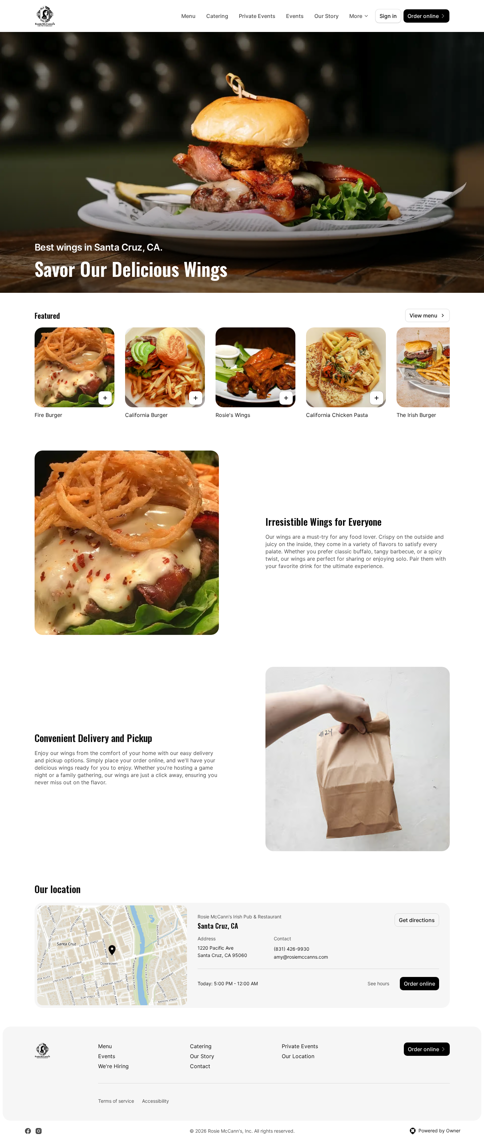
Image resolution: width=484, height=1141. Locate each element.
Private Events (257, 16)
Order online (419, 983)
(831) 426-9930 (291, 949)
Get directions (417, 920)
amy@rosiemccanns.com (301, 957)
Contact (200, 1066)
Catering (217, 16)
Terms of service (116, 1101)
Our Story (326, 16)
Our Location (298, 1056)
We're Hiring (113, 1066)
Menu (188, 16)
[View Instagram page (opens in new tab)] (39, 1131)
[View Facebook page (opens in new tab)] (28, 1131)
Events (295, 16)
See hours (378, 983)
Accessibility (155, 1101)
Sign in (388, 16)
